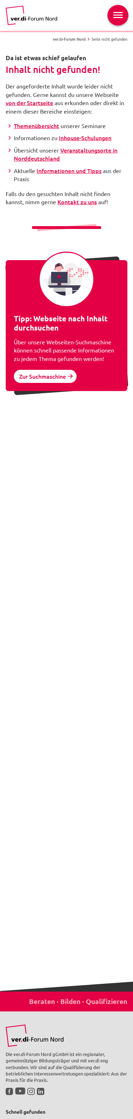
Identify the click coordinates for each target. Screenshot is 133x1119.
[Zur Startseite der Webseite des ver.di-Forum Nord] (31, 15)
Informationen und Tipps (69, 170)
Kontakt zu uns (77, 202)
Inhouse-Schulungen (85, 138)
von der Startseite (29, 103)
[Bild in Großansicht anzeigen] (34, 1035)
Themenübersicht (36, 126)
